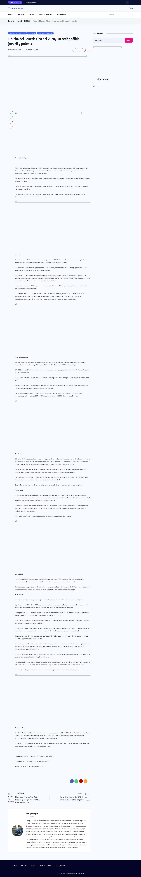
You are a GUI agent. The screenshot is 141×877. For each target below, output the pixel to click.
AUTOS (31, 15)
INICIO (10, 15)
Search (128, 40)
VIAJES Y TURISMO (45, 15)
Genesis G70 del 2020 (22, 21)
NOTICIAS (21, 15)
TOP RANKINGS (62, 15)
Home (10, 21)
